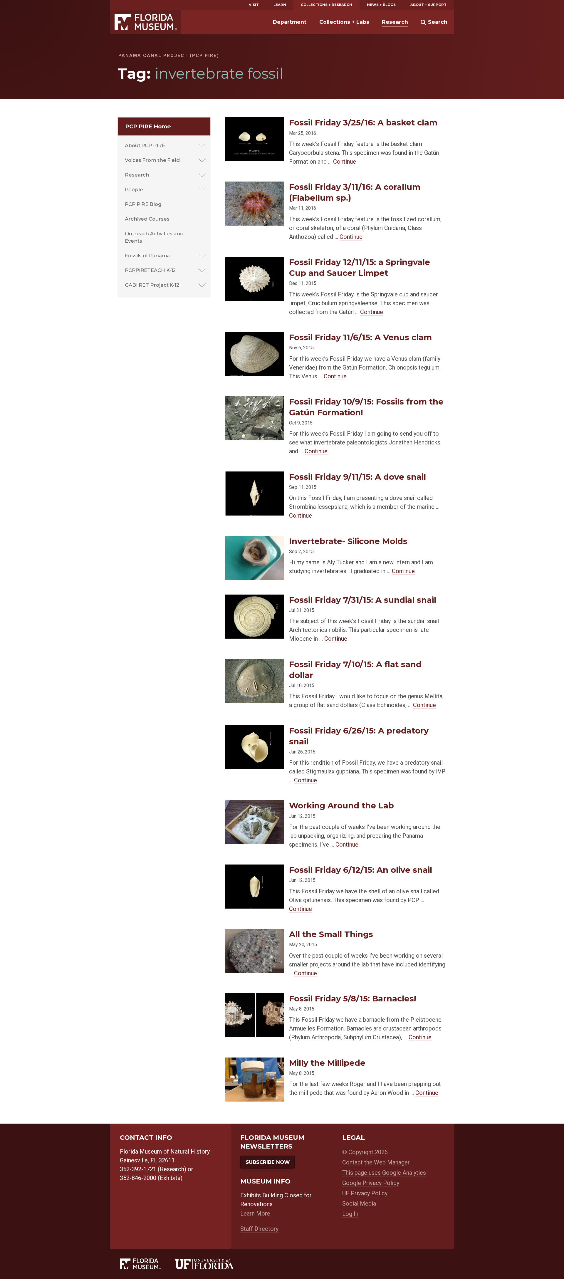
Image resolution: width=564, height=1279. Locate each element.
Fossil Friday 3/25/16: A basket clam (363, 122)
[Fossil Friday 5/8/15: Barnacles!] (254, 997)
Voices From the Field (152, 160)
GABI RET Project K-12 (152, 285)
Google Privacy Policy (370, 1182)
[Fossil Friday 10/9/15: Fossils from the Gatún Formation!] (254, 400)
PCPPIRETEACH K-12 (150, 270)
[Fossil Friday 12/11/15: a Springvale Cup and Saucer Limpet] (254, 261)
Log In (350, 1213)
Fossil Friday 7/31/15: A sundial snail (362, 600)
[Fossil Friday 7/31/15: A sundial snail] (254, 599)
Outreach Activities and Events (154, 237)
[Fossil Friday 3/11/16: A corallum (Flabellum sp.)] (254, 186)
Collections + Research (326, 5)
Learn (279, 5)
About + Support (428, 5)
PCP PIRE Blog (143, 204)
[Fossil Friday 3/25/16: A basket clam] (254, 121)
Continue (344, 161)
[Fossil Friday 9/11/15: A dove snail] (254, 476)
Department (289, 22)
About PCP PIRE (145, 145)
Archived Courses (147, 219)
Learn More (255, 1213)
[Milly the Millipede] (254, 1062)
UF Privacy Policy (364, 1193)
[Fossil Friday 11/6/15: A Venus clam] (254, 336)
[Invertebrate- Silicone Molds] (254, 540)
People (134, 189)
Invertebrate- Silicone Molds (348, 541)
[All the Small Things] (254, 933)
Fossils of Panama (147, 256)
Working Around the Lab (341, 805)
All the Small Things (331, 934)
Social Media (359, 1203)
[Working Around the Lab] (254, 804)
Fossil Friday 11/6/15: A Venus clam (360, 337)
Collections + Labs (344, 22)
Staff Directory (259, 1228)
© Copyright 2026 (365, 1152)
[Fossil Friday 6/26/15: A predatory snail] (254, 730)
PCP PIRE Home (148, 126)
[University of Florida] (212, 1263)
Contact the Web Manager (376, 1162)
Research (395, 22)
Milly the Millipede (327, 1063)
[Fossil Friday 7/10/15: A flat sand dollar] (254, 663)
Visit (254, 5)
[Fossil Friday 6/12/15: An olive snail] (254, 869)
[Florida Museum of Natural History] (147, 1263)
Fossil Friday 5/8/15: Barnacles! (352, 998)
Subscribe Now (268, 1162)
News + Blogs (381, 5)
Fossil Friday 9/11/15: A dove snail (357, 477)
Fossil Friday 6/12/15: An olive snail (360, 870)
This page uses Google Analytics (384, 1172)
